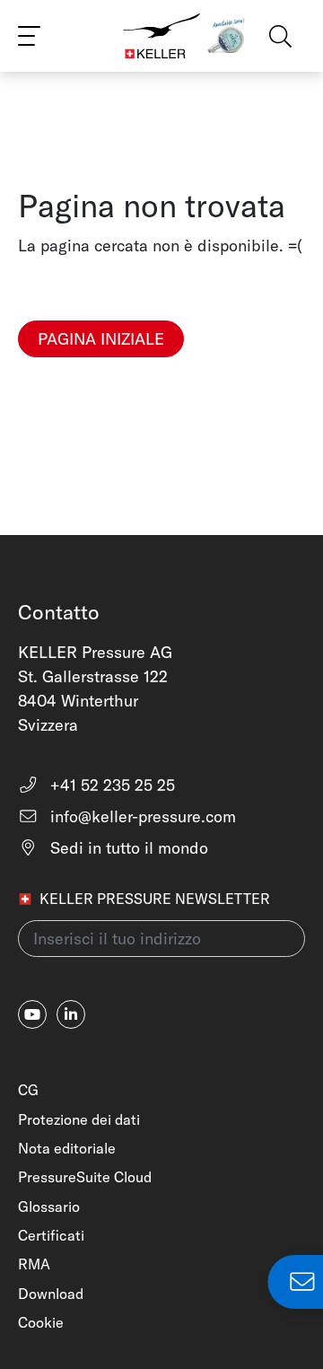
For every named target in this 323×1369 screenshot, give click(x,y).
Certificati (51, 1235)
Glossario (49, 1206)
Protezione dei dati (79, 1119)
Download (50, 1294)
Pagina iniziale (101, 339)
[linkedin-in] (71, 1014)
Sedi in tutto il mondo (127, 848)
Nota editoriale (67, 1148)
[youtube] (32, 1014)
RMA (34, 1264)
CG (28, 1090)
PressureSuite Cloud (85, 1177)
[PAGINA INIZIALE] (101, 368)
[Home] (161, 36)
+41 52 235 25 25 (110, 785)
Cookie (41, 1322)
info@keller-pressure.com (141, 816)
